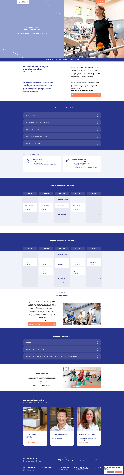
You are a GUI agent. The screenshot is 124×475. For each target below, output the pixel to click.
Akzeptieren (118, 472)
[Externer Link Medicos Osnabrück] (97, 468)
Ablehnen (111, 472)
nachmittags (62, 214)
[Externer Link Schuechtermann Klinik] (48, 468)
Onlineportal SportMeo (77, 94)
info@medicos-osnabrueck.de (65, 460)
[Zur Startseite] (23, 2)
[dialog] (113, 470)
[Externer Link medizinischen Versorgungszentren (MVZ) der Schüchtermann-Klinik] (81, 468)
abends (62, 219)
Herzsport (65, 59)
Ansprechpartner (74, 59)
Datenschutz (94, 459)
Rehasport (58, 59)
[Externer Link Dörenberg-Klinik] (64, 468)
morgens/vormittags (62, 199)
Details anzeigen (107, 469)
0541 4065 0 (82, 460)
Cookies (92, 460)
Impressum (93, 458)
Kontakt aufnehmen (30, 442)
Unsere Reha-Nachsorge (78, 386)
